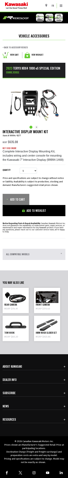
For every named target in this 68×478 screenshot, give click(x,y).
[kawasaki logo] (25, 6)
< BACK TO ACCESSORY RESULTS (15, 47)
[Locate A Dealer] (47, 5)
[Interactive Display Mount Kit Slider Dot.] (31, 127)
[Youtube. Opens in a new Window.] (47, 473)
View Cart (12, 54)
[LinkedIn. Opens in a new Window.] (61, 473)
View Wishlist (37, 54)
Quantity (6, 170)
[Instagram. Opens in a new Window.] (34, 473)
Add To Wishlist (36, 210)
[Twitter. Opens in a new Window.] (20, 473)
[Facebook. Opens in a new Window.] (7, 473)
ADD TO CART (17, 199)
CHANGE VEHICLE (12, 72)
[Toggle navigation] (61, 5)
